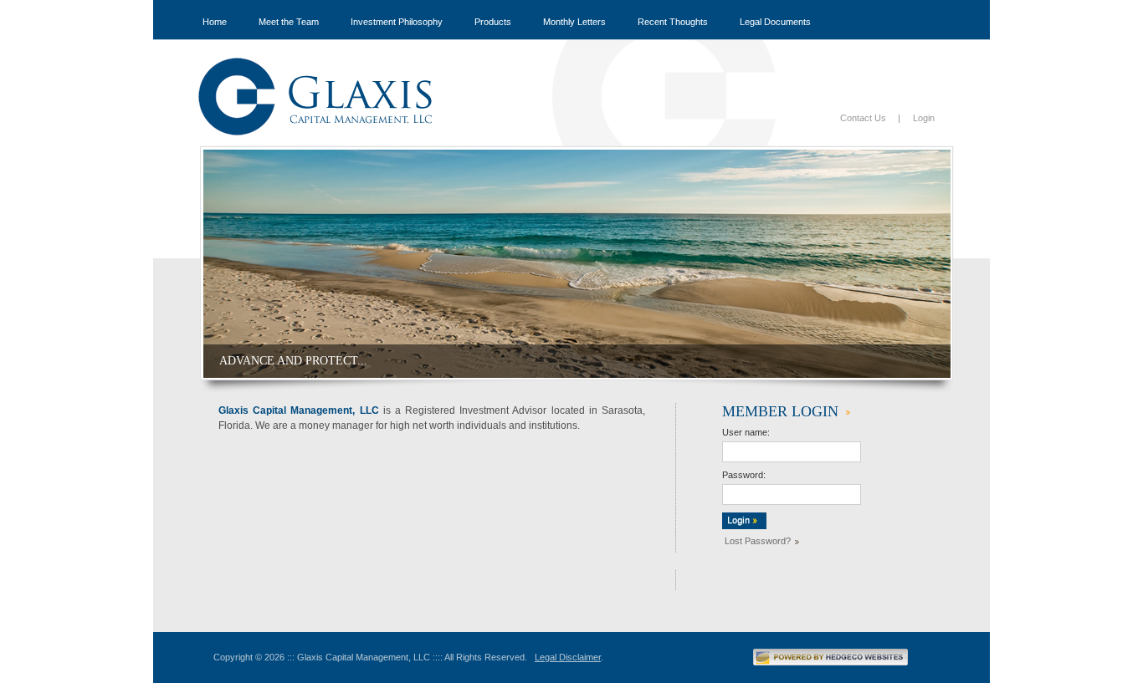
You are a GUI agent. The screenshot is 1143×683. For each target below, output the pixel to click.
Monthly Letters (574, 22)
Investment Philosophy (397, 22)
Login (924, 118)
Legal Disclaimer (568, 657)
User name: (746, 432)
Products (492, 22)
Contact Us (863, 118)
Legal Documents (775, 22)
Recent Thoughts (673, 22)
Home (214, 22)
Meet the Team (289, 22)
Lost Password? (758, 541)
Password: (744, 475)
